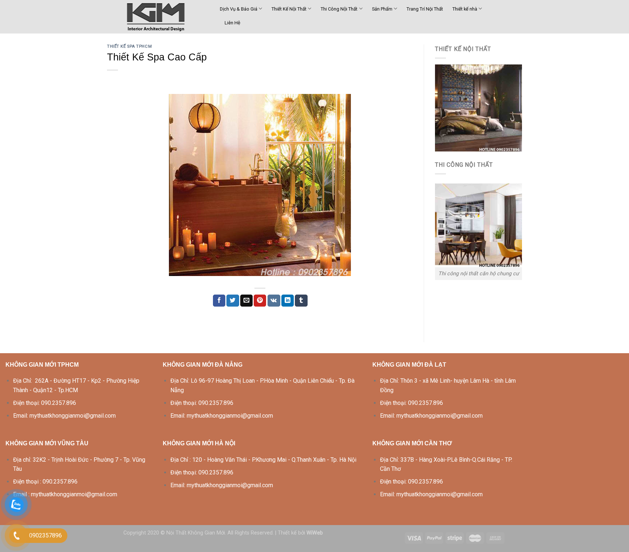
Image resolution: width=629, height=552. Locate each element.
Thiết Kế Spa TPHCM (129, 46)
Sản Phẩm (382, 9)
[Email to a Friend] (246, 301)
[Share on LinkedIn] (287, 301)
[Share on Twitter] (232, 301)
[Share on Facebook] (219, 301)
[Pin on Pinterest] (260, 301)
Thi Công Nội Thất (339, 9)
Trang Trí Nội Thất (425, 9)
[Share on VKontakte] (274, 301)
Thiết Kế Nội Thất (289, 9)
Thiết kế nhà (464, 9)
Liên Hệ (232, 22)
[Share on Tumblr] (301, 301)
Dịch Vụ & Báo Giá (238, 9)
